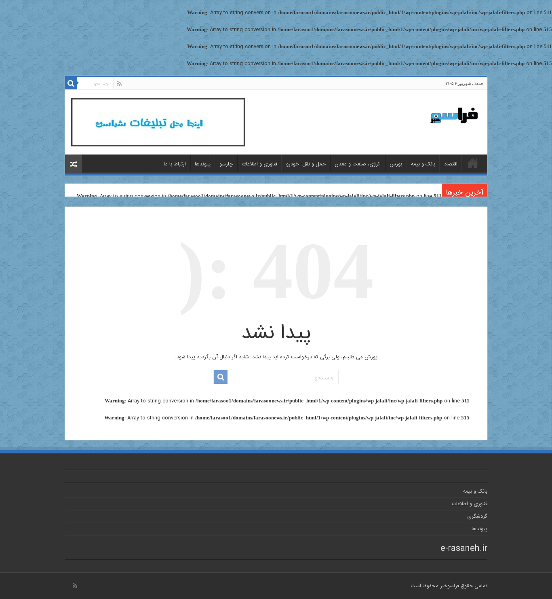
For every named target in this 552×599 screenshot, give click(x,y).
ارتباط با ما (175, 164)
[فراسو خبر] (451, 112)
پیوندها (203, 164)
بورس (396, 164)
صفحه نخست (472, 163)
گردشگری (477, 516)
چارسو (226, 164)
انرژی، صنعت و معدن (358, 164)
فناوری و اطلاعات (259, 164)
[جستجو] (71, 83)
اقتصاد (450, 164)
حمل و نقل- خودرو (306, 164)
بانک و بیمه (423, 164)
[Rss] (119, 84)
